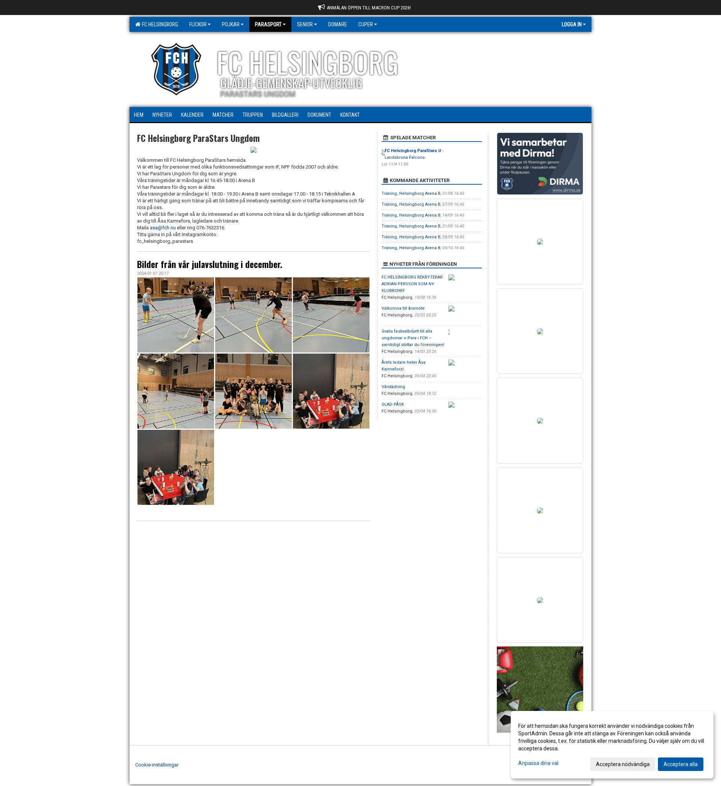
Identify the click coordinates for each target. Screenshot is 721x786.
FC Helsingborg (159, 24)
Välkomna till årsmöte (403, 308)
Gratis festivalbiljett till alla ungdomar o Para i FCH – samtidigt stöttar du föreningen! (413, 338)
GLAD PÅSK (393, 404)
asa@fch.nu (163, 227)
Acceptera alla (681, 764)
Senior (305, 24)
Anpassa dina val (538, 763)
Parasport (268, 24)
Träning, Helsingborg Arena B (411, 193)
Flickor (198, 24)
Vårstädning (393, 386)
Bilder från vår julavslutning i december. (209, 264)
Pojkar (231, 24)
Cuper (365, 24)
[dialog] (612, 744)
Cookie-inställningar (156, 765)
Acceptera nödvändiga (623, 764)
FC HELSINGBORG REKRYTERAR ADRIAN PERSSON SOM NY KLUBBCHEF (412, 284)
